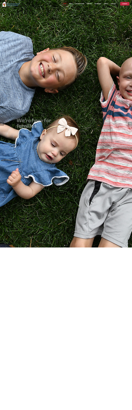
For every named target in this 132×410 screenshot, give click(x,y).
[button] (2, 205)
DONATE (124, 4)
